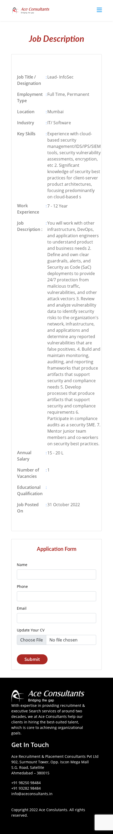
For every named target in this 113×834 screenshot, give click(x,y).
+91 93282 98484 (26, 788)
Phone (22, 586)
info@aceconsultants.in (32, 793)
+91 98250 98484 (26, 782)
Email (22, 608)
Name (22, 564)
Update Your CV (30, 630)
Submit (32, 659)
